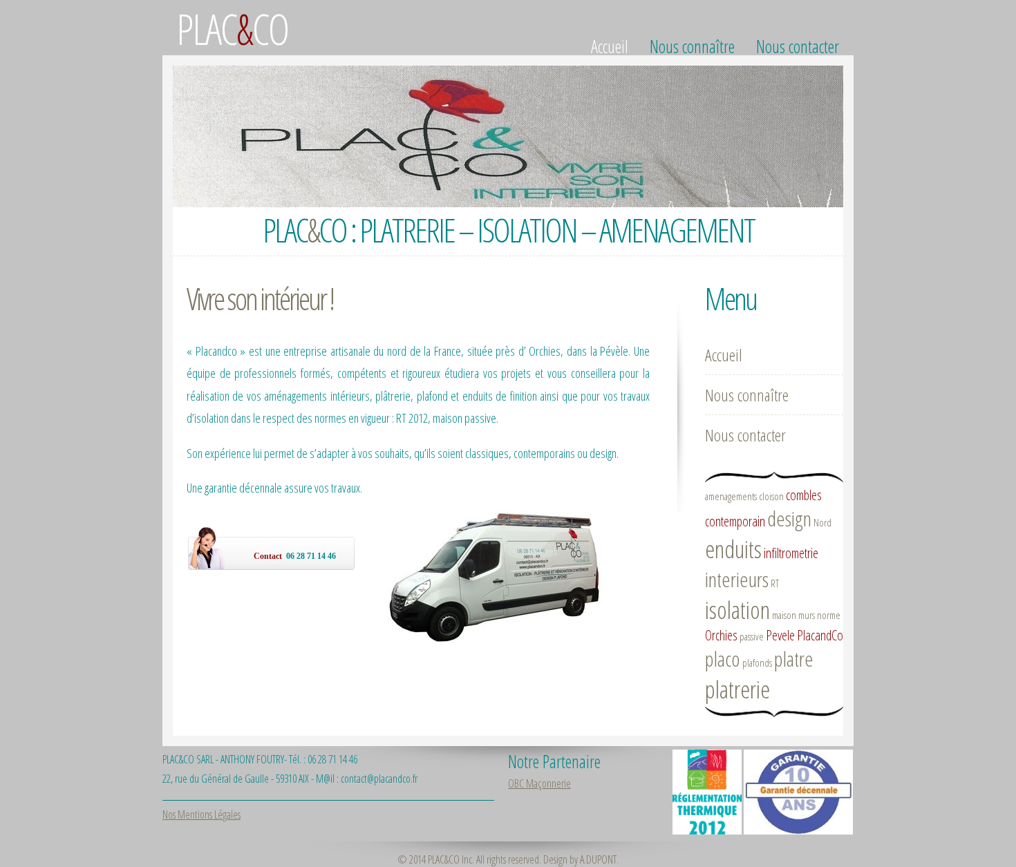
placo (722, 659)
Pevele (780, 635)
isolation (737, 609)
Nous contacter (797, 46)
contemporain (735, 521)
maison (784, 615)
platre (793, 659)
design (789, 518)
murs (806, 615)
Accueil (609, 46)
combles (804, 495)
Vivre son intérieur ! (260, 298)
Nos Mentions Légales (201, 814)
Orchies (721, 635)
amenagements (731, 496)
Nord (822, 522)
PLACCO (232, 28)
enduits (733, 549)
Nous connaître (692, 46)
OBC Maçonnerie (539, 783)
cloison (771, 496)
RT (775, 583)
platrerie (737, 689)
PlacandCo (820, 635)
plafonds (757, 662)
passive (752, 636)
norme (828, 615)
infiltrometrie (791, 553)
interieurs (737, 579)
